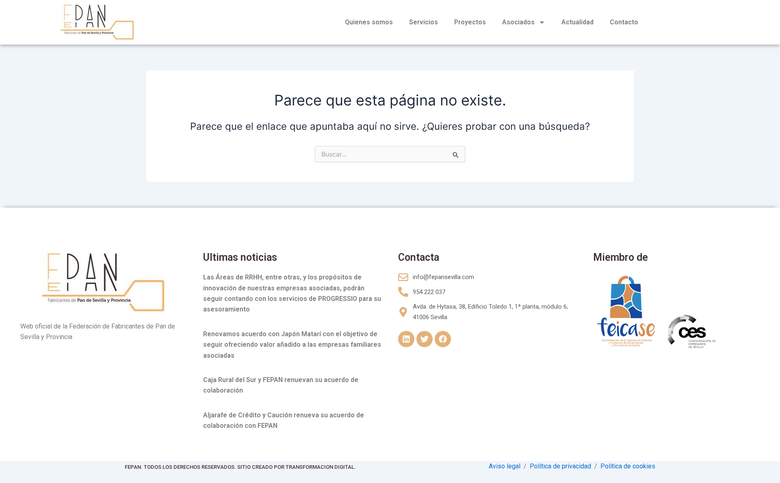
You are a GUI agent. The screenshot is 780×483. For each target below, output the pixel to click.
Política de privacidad (560, 466)
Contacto (624, 22)
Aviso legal (504, 466)
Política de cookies (627, 466)
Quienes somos (369, 22)
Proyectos (470, 22)
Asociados (518, 22)
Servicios (423, 22)
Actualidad (577, 22)
